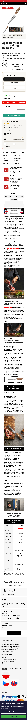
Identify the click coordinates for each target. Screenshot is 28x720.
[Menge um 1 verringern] (18, 111)
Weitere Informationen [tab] (17, 205)
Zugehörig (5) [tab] (14, 199)
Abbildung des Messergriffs (14, 448)
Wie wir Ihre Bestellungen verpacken (10, 644)
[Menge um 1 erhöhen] (23, 111)
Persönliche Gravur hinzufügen (12, 74)
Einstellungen (13, 712)
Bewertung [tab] (7, 205)
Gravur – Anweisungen (7, 651)
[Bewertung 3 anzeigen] (12, 144)
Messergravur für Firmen (7, 653)
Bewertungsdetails (8, 37)
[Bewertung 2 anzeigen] (9, 144)
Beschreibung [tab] (14, 193)
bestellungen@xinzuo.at (10, 659)
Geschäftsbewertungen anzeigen (12, 146)
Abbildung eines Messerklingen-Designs (13, 387)
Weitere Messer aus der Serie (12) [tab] (14, 202)
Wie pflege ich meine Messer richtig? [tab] (14, 196)
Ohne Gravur (14, 79)
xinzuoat (6, 663)
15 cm (15, 162)
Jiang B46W (17, 163)
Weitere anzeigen (14, 632)
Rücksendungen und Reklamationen (10, 646)
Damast (16, 160)
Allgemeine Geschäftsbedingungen (10, 648)
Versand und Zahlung (6, 643)
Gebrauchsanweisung (6, 654)
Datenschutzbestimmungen (8, 649)
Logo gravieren (14, 87)
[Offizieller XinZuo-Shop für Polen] (5, 675)
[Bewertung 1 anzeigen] (7, 144)
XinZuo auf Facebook (9, 661)
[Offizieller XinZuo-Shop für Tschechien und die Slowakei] (10, 683)
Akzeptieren (13, 716)
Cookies (18, 703)
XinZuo (8, 98)
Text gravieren (14, 83)
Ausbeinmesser (17, 155)
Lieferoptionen (19, 69)
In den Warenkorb (15, 115)
